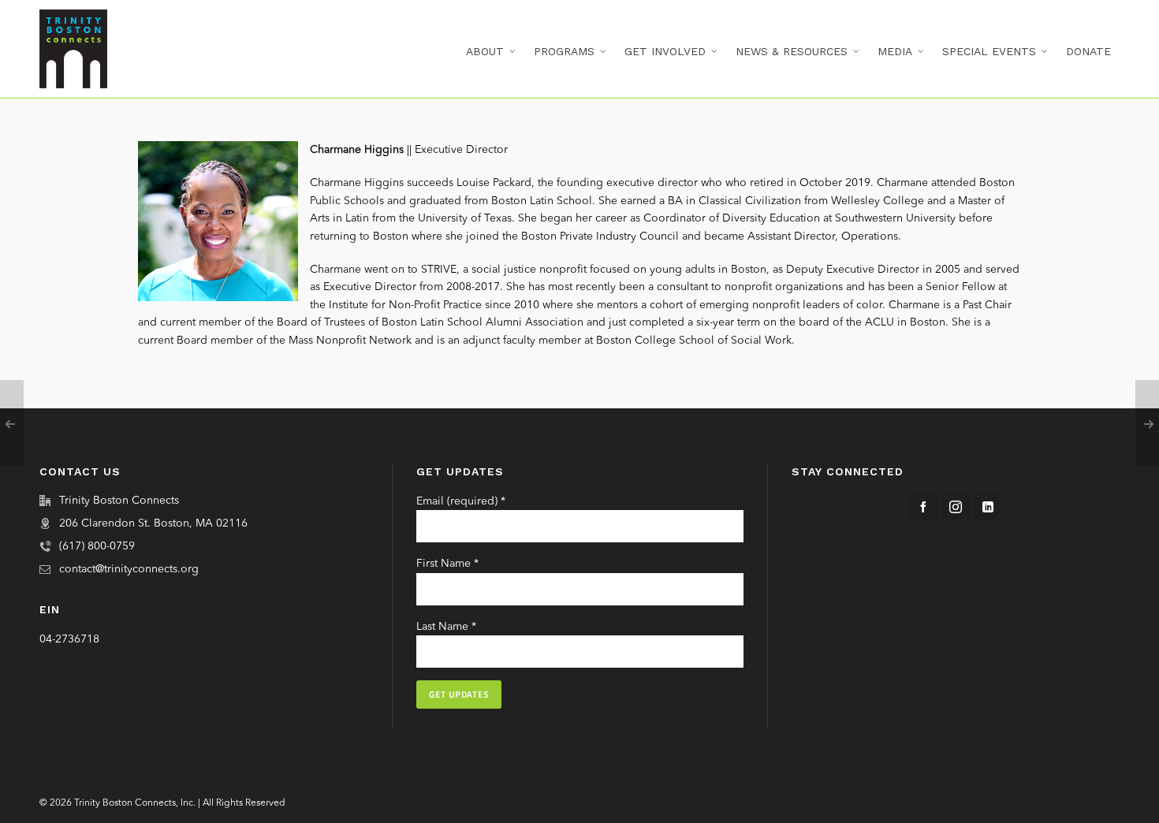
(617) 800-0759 (97, 546)
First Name (447, 563)
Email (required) (460, 501)
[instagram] (955, 507)
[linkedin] (988, 507)
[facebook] (923, 507)
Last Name (446, 626)
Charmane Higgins (357, 149)
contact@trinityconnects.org (129, 569)
